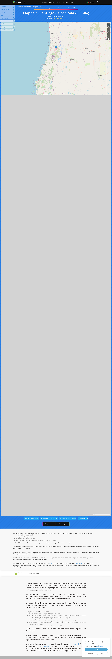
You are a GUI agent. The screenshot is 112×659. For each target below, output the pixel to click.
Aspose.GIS (108, 514)
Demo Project (62, 524)
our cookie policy (99, 646)
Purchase (51, 2)
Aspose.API (79, 563)
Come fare (32, 573)
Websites (65, 2)
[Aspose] (19, 2)
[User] (97, 2)
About (71, 2)
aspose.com (56, 18)
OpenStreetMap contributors (99, 514)
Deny (102, 653)
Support (58, 2)
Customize (90, 653)
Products (44, 2)
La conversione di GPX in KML (49, 518)
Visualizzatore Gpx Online (31, 518)
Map (18, 6)
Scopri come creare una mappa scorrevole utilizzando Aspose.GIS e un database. (56, 8)
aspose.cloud (63, 18)
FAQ (37, 573)
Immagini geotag (83, 518)
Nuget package (49, 524)
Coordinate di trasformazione (68, 518)
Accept (96, 649)
